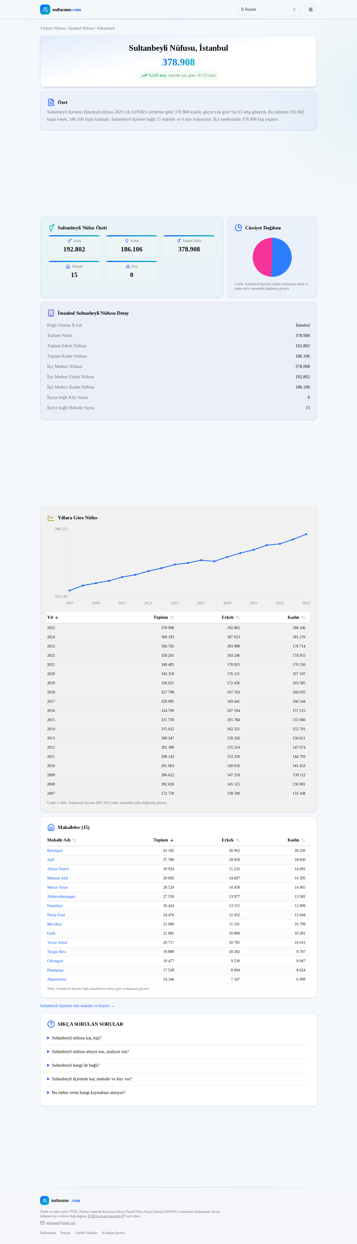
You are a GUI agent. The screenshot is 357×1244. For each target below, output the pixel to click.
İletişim (65, 1233)
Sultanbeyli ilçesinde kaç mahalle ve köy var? (92, 1078)
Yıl (50, 617)
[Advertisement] (178, 173)
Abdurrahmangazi (61, 896)
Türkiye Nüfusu (52, 28)
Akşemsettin (56, 979)
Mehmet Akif (57, 878)
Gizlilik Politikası (86, 1233)
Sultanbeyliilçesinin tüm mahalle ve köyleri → (77, 1006)
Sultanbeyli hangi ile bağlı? (76, 1065)
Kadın (293, 617)
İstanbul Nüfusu (81, 28)
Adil (50, 860)
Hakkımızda (48, 1233)
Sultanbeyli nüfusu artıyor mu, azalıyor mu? (90, 1051)
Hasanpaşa (55, 970)
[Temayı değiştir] (311, 9)
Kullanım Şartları (113, 1233)
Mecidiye (54, 924)
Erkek (228, 617)
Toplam (160, 617)
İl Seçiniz (248, 9)
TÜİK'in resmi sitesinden (104, 1216)
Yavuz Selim (57, 942)
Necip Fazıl (56, 915)
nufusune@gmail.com (60, 1223)
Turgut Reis (56, 952)
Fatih (51, 933)
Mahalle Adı (58, 840)
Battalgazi (55, 850)
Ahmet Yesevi (58, 869)
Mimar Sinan (57, 887)
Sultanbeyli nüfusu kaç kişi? (76, 1038)
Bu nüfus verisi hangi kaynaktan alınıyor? (88, 1092)
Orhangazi (55, 961)
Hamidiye (54, 906)
